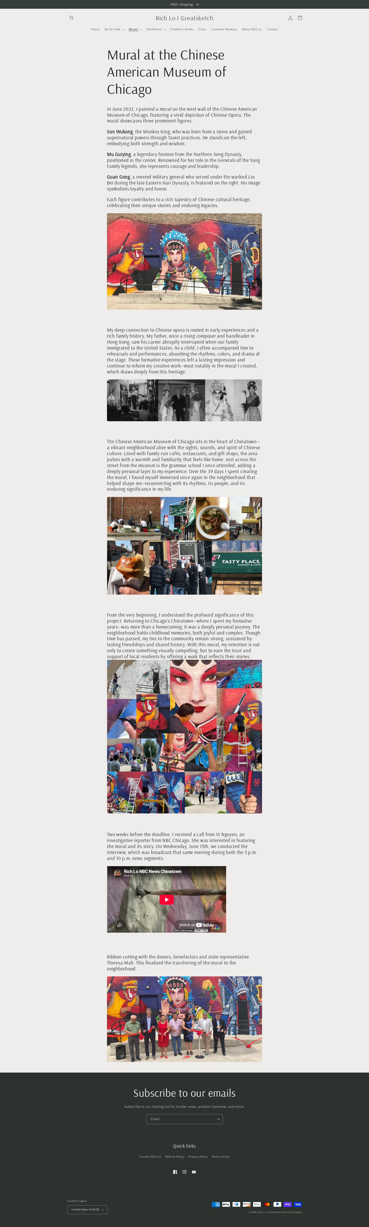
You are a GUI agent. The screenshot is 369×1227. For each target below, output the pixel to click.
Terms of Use (221, 1157)
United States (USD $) (85, 1209)
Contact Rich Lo (150, 1157)
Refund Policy (174, 1157)
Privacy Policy (198, 1157)
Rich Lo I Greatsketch (269, 1212)
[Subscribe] (218, 1119)
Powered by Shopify (291, 1212)
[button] (71, 18)
